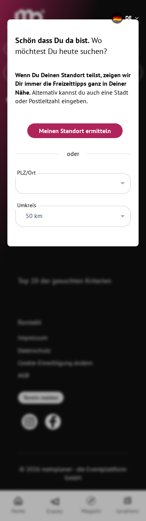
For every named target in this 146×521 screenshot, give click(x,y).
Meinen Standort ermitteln (75, 131)
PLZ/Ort (26, 172)
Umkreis (26, 205)
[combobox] (73, 181)
